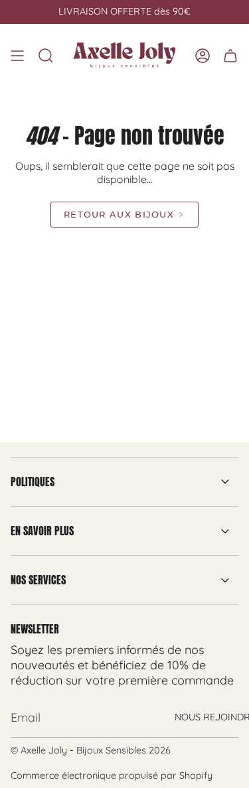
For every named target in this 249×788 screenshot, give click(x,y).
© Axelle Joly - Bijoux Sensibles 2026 (91, 750)
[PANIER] (230, 56)
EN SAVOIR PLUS (42, 531)
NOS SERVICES (38, 580)
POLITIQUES (32, 482)
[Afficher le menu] (17, 56)
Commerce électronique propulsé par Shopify (111, 775)
